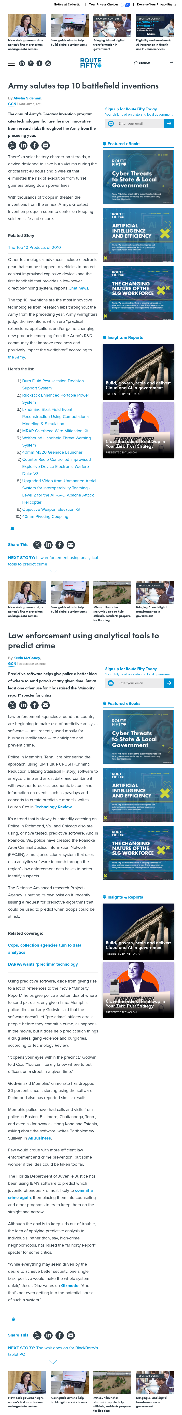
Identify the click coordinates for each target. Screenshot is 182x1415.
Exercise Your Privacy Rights (156, 4)
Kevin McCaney (27, 658)
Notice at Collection (68, 4)
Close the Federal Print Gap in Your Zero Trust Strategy (135, 443)
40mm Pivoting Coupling (45, 516)
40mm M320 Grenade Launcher (52, 452)
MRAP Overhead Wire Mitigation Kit (55, 431)
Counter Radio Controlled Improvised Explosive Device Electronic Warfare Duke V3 (56, 466)
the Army (16, 357)
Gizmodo (69, 1285)
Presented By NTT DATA (123, 394)
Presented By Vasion (121, 452)
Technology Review (53, 807)
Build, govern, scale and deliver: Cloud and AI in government (138, 385)
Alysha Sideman (27, 98)
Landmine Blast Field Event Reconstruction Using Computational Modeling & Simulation (56, 416)
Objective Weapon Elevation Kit (51, 509)
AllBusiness (39, 1138)
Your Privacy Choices (104, 4)
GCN (12, 104)
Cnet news (78, 288)
